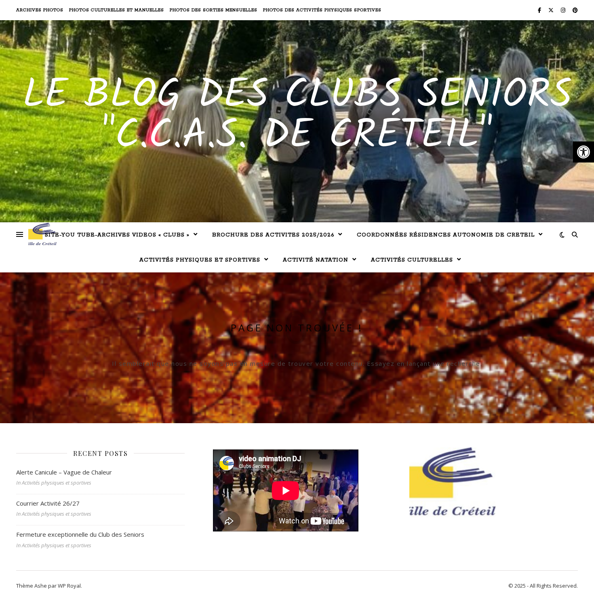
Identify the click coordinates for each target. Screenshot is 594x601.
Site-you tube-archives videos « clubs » (117, 235)
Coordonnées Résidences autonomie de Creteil (446, 235)
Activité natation (315, 260)
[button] (583, 151)
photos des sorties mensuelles (213, 10)
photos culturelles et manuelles (116, 10)
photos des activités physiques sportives (322, 10)
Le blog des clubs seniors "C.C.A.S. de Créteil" (297, 116)
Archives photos (39, 10)
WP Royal (69, 585)
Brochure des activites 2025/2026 (273, 235)
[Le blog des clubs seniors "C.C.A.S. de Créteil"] (42, 234)
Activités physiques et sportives (199, 260)
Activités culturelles (412, 260)
